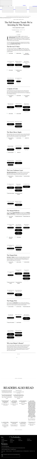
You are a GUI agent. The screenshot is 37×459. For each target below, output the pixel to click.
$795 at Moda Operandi (18, 273)
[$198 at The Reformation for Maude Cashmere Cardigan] (10, 141)
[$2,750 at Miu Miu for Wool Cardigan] (18, 117)
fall (19, 36)
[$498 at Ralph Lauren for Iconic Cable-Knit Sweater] (10, 99)
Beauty (14, 9)
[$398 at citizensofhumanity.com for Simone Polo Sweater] (10, 325)
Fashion (1, 9)
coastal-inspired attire (16, 212)
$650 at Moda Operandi (26, 110)
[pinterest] (19, 437)
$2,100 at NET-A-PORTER (10, 80)
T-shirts (19, 48)
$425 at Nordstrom (10, 162)
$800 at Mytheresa (18, 332)
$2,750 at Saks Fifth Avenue (18, 126)
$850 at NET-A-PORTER (18, 64)
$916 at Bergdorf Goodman (18, 295)
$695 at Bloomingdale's (26, 275)
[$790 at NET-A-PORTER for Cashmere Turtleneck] (18, 179)
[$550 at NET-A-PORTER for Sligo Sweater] (10, 117)
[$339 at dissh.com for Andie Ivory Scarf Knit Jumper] (10, 285)
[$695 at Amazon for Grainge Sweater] (26, 265)
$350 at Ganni (18, 249)
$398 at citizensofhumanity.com (10, 334)
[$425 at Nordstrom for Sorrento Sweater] (10, 155)
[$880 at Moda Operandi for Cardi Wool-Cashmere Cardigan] (18, 196)
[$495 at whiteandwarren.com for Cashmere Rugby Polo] (26, 310)
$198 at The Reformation (11, 149)
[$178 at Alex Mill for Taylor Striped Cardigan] (10, 219)
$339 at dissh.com (10, 293)
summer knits (15, 302)
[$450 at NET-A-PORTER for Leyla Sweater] (10, 56)
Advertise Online (12, 440)
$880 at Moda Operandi (18, 204)
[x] (10, 437)
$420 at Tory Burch (10, 248)
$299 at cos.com (10, 203)
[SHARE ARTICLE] (21, 31)
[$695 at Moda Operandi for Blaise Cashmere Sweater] (10, 179)
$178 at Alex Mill (10, 227)
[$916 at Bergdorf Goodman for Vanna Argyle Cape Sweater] (18, 285)
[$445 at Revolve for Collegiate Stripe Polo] (18, 219)
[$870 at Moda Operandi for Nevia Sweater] (18, 99)
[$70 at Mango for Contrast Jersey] (18, 310)
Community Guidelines (4, 440)
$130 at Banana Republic (26, 66)
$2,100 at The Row (10, 83)
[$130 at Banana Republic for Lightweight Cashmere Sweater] (26, 56)
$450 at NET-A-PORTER (11, 64)
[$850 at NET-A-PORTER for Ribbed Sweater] (18, 56)
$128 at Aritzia (18, 148)
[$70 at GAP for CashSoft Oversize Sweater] (18, 73)
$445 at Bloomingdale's (18, 230)
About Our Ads (20, 440)
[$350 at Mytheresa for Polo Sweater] (18, 240)
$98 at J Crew (26, 148)
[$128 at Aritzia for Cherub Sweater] (18, 141)
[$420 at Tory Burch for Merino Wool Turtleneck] (10, 240)
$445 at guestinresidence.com (18, 233)
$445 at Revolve (18, 227)
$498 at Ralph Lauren (11, 107)
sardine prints (12, 213)
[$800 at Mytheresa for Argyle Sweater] (18, 325)
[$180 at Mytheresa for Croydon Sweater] (10, 310)
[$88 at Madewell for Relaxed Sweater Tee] (26, 219)
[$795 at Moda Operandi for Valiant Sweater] (18, 265)
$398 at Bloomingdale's (10, 337)
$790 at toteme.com (18, 190)
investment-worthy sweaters (15, 43)
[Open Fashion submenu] (8, 9)
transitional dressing (12, 37)
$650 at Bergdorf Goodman (26, 107)
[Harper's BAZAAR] (18, 6)
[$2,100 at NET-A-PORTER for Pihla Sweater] (10, 73)
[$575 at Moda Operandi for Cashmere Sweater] (26, 179)
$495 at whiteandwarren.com (26, 318)
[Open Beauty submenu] (21, 9)
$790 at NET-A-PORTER (18, 187)
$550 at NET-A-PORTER (11, 124)
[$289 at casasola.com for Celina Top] (18, 155)
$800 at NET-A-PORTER (18, 335)
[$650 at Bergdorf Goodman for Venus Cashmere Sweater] (26, 99)
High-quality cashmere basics (11, 172)
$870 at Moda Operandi (18, 106)
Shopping (28, 9)
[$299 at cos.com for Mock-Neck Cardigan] (10, 196)
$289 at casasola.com (18, 163)
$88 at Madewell (26, 227)
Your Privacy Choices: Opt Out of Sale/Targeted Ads (11, 454)
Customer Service (29, 440)
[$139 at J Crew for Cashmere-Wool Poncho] (10, 266)
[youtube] (14, 437)
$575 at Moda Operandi (26, 186)
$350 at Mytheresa (18, 247)
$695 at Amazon (26, 273)
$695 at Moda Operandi (11, 187)
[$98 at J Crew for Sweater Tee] (26, 141)
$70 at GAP (18, 81)
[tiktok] (12, 437)
